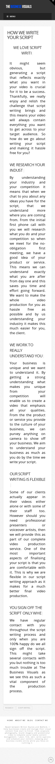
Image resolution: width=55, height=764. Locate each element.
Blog (30, 720)
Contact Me (41, 720)
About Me (20, 720)
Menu (12, 16)
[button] (52, 3)
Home (10, 720)
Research (9, 708)
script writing (24, 708)
